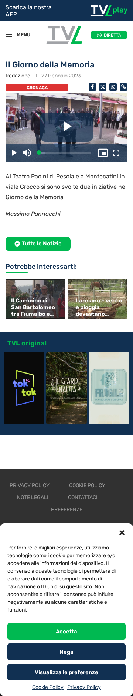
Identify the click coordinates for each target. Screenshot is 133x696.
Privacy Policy (84, 687)
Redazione (18, 76)
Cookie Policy (48, 687)
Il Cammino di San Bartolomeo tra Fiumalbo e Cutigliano (33, 307)
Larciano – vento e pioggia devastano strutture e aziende (99, 307)
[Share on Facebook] (92, 87)
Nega (66, 652)
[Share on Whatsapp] (113, 87)
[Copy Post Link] (123, 87)
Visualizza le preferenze (66, 672)
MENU (20, 34)
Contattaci (83, 497)
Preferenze (66, 509)
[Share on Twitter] (102, 87)
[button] (122, 532)
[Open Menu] (9, 34)
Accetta (66, 631)
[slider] (65, 153)
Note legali (32, 497)
